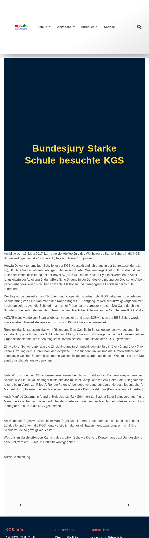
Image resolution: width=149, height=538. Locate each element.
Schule (42, 26)
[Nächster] (102, 505)
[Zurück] (46, 505)
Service (109, 26)
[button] (139, 27)
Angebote (64, 26)
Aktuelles (87, 26)
